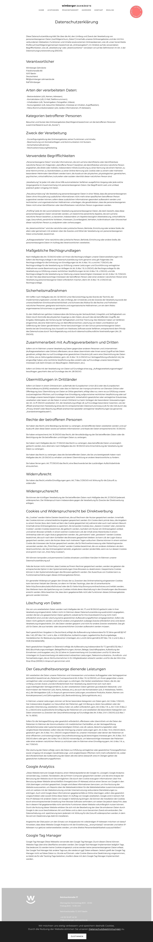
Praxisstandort (70, 10)
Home (41, 10)
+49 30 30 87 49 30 (68, 917)
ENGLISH (110, 10)
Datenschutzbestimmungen (105, 929)
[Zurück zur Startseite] (76, 6)
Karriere (86, 10)
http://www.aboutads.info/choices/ (46, 586)
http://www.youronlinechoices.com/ (94, 586)
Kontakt (99, 10)
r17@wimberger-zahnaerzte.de (74, 920)
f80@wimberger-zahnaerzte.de (40, 79)
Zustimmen (77, 936)
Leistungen (53, 10)
